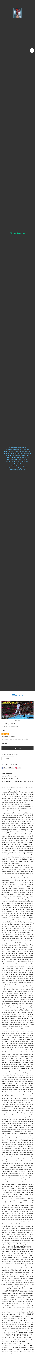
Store (3, 726)
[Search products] (32, 50)
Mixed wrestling (13, 726)
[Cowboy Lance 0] (17, 710)
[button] (7, 758)
